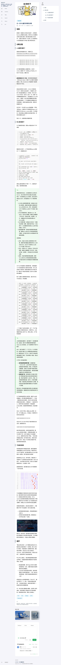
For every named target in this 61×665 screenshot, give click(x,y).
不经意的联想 (50, 17)
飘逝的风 (3, 2)
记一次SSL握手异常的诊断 (24, 23)
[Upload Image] (23, 638)
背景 (45, 7)
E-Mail (25, 625)
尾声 (45, 20)
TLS (18, 595)
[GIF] (22, 638)
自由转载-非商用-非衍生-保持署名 (27, 663)
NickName (19, 625)
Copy (36, 60)
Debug (26, 595)
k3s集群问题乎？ (50, 12)
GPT (31, 595)
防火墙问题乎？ (50, 15)
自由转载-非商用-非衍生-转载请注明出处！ (27, 604)
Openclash (20, 598)
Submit (34, 639)
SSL (22, 595)
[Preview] (25, 638)
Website (32, 625)
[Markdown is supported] (18, 638)
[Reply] (36, 647)
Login (30, 639)
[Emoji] (20, 638)
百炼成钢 (19, 20)
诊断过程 (46, 10)
